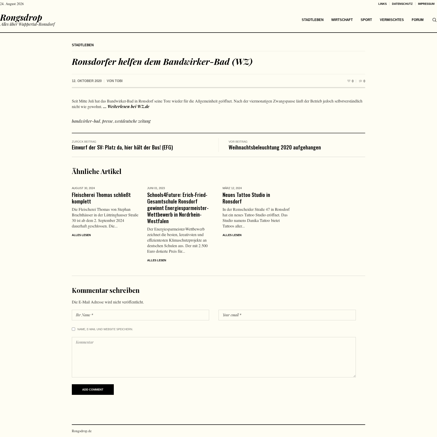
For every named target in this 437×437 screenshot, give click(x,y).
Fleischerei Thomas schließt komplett (101, 198)
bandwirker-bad (86, 121)
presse (107, 121)
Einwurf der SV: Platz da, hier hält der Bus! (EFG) (122, 147)
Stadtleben (83, 45)
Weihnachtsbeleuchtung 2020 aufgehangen (275, 147)
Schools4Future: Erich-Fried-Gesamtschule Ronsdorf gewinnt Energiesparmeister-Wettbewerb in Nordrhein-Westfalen (178, 208)
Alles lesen (81, 235)
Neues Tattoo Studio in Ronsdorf (246, 198)
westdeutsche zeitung (132, 121)
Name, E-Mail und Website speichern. (105, 329)
